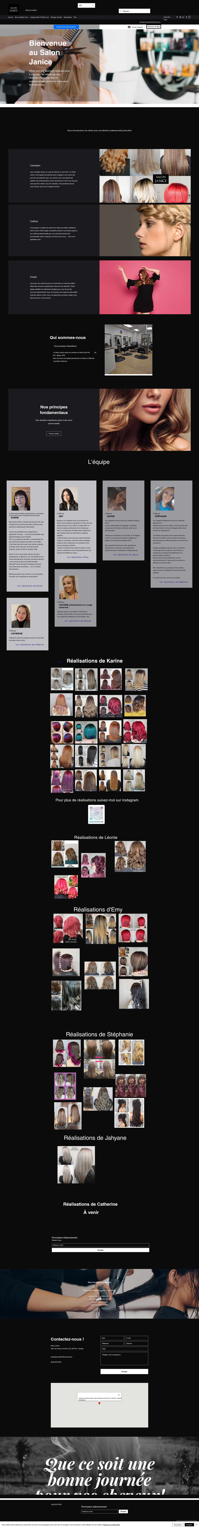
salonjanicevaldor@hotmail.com (150, 22)
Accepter (189, 1525)
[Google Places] (177, 17)
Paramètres (178, 1525)
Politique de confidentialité (111, 1525)
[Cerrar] (196, 1524)
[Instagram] (180, 17)
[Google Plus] (183, 17)
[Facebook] (186, 17)
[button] (189, 17)
